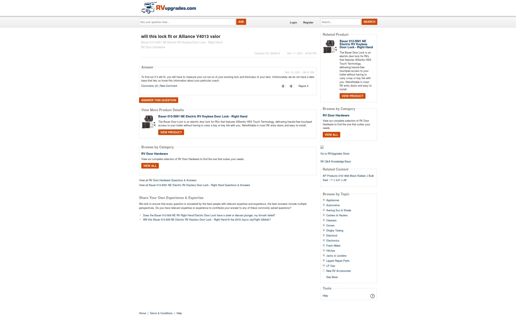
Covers (330, 225)
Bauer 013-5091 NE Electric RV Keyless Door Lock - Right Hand (202, 116)
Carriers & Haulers (337, 215)
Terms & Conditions (161, 313)
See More (332, 276)
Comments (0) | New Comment (159, 86)
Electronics (332, 240)
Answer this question (158, 100)
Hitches (330, 250)
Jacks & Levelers (336, 255)
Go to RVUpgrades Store (334, 153)
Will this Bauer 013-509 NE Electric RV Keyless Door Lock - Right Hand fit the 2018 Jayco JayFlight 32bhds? (207, 219)
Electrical (331, 235)
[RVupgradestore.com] (168, 7)
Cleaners (331, 220)
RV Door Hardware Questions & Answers (173, 180)
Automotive (333, 205)
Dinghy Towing (334, 230)
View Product (171, 132)
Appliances (332, 200)
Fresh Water (333, 245)
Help (325, 295)
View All (150, 166)
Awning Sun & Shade (338, 210)
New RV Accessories (338, 270)
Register (308, 22)
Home (142, 313)
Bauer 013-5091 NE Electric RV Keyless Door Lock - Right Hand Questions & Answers (199, 185)
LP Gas (330, 265)
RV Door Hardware (154, 153)
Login (293, 22)
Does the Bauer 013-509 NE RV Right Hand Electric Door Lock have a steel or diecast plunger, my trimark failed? (209, 215)
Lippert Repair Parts (338, 260)
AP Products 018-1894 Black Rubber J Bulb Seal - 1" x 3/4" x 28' (348, 178)
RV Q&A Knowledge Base (335, 161)
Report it (303, 86)
